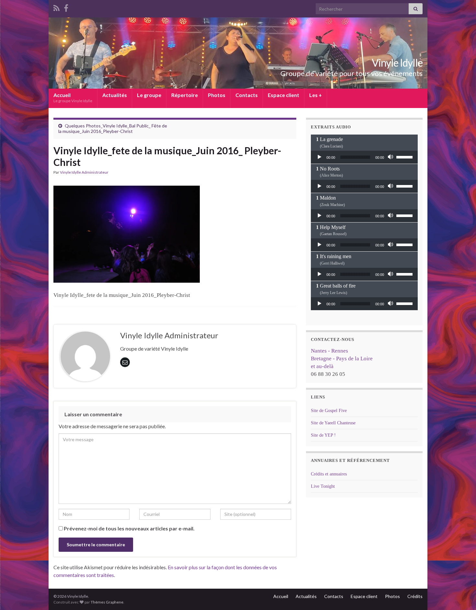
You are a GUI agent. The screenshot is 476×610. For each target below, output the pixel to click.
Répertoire (184, 95)
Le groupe (149, 95)
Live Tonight (323, 486)
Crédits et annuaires (329, 474)
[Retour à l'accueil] (238, 53)
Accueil (72, 97)
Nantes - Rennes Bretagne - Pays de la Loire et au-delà (342, 358)
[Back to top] (461, 595)
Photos (216, 95)
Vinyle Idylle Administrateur (84, 172)
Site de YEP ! (323, 435)
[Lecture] (319, 157)
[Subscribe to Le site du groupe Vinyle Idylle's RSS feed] (56, 7)
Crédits (415, 596)
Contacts (246, 95)
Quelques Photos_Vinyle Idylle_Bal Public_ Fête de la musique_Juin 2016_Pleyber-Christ (112, 128)
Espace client (283, 95)
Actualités (114, 95)
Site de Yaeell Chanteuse (333, 422)
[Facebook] (66, 7)
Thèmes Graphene (107, 602)
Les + (315, 95)
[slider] (405, 156)
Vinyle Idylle (397, 62)
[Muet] (391, 157)
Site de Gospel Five (329, 410)
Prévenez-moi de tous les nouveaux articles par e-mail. (129, 528)
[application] (364, 157)
